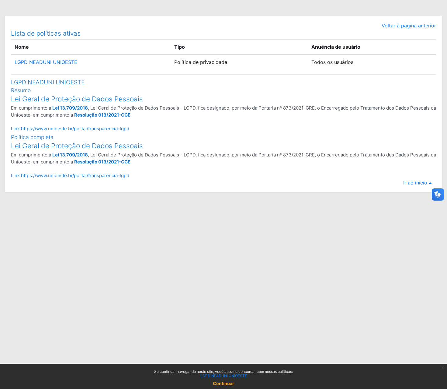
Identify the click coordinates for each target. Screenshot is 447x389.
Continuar (223, 383)
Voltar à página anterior (409, 26)
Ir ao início (416, 183)
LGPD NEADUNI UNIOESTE (46, 62)
